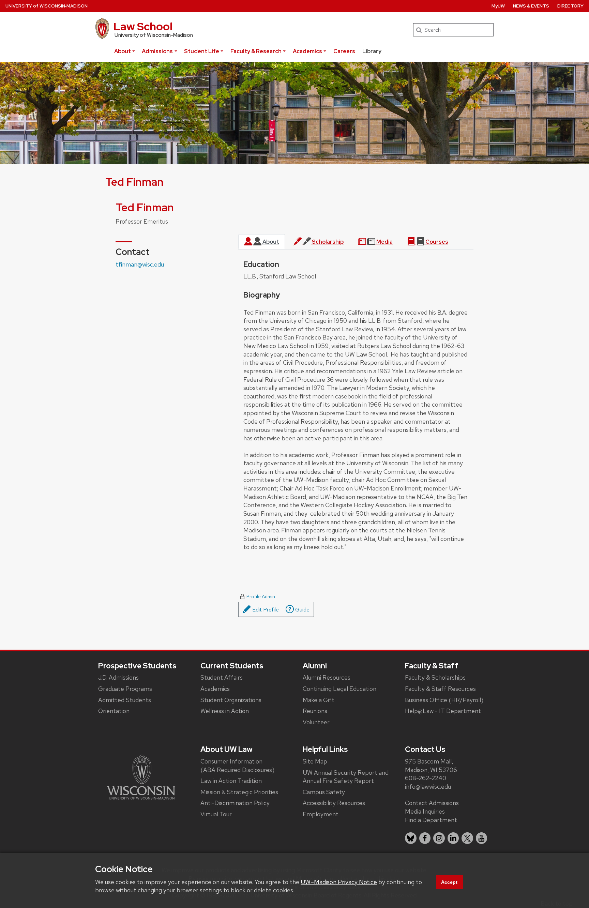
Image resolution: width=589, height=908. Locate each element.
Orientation (114, 711)
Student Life (201, 51)
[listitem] (411, 838)
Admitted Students (124, 700)
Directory (570, 6)
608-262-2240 (425, 778)
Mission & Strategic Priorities (239, 792)
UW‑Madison (46, 6)
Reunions (315, 711)
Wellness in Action (224, 711)
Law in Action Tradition (231, 781)
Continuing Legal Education (339, 689)
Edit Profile (265, 609)
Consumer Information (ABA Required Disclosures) (237, 765)
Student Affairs (221, 677)
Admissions (157, 51)
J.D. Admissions (118, 677)
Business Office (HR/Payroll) (444, 700)
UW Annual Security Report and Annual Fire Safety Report (346, 777)
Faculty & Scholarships (435, 677)
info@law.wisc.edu (428, 786)
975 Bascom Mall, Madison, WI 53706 (431, 765)
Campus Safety (324, 792)
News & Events (531, 6)
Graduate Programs (125, 689)
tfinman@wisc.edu (140, 264)
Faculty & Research (256, 51)
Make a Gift (318, 700)
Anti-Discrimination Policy (235, 803)
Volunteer (316, 722)
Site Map (315, 761)
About (122, 51)
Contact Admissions (432, 803)
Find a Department (431, 820)
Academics (307, 51)
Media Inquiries (425, 811)
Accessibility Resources (334, 803)
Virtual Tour (216, 814)
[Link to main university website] (141, 776)
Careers (344, 51)
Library (371, 51)
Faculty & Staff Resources (440, 689)
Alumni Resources (326, 677)
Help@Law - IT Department (443, 711)
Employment (320, 814)
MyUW (498, 6)
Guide (301, 609)
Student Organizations (230, 700)
